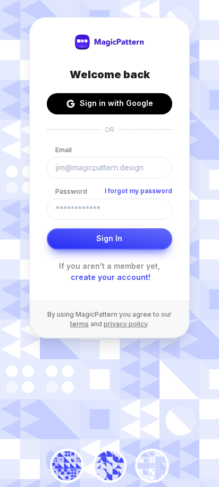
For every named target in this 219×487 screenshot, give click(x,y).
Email (63, 150)
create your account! (110, 277)
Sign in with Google (116, 103)
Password (71, 191)
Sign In (109, 238)
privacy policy (125, 324)
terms (79, 324)
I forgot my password (138, 191)
